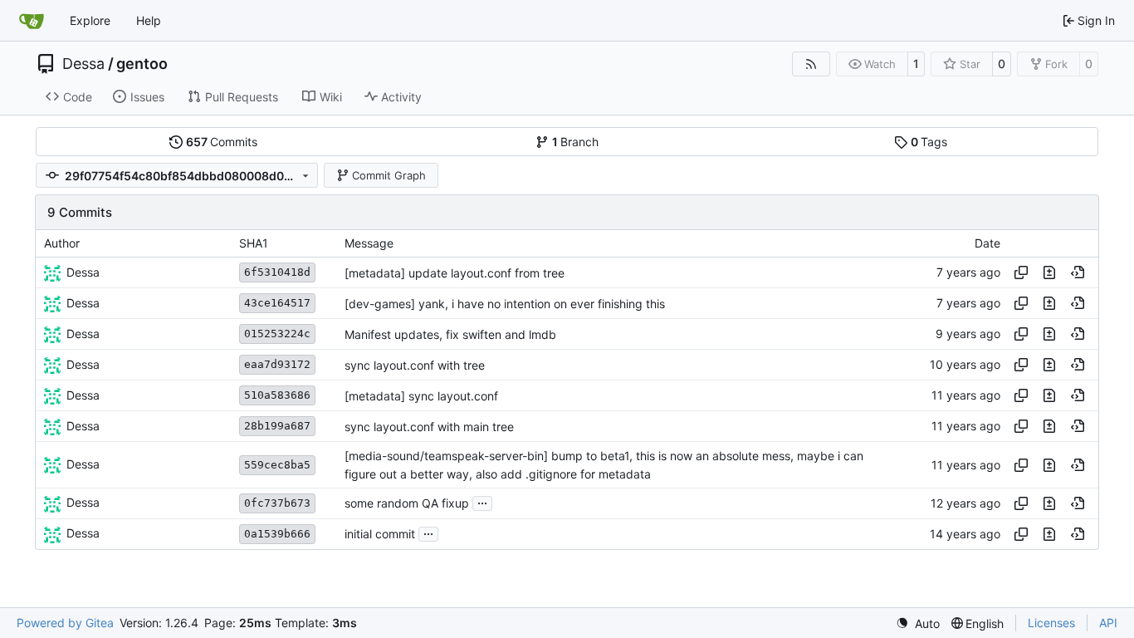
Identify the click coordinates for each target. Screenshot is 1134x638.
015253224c (277, 333)
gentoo (142, 64)
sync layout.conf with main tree (429, 427)
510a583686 (277, 395)
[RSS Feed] (811, 64)
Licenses (1051, 623)
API (1108, 623)
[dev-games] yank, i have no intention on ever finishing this (505, 304)
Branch (575, 142)
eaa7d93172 (277, 364)
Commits (222, 142)
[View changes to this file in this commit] (1049, 272)
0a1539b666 (277, 534)
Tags (929, 142)
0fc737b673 (277, 503)
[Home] (31, 21)
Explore (90, 20)
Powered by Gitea (65, 623)
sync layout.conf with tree (415, 365)
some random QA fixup (407, 503)
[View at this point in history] (1077, 272)
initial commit (380, 534)
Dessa (83, 64)
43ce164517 (277, 303)
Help (148, 20)
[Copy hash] (1021, 272)
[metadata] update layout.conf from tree (455, 273)
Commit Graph (389, 175)
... (482, 501)
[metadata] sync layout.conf (421, 396)
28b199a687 (277, 426)
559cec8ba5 (277, 465)
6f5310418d (277, 272)
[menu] (918, 623)
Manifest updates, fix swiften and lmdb (450, 334)
